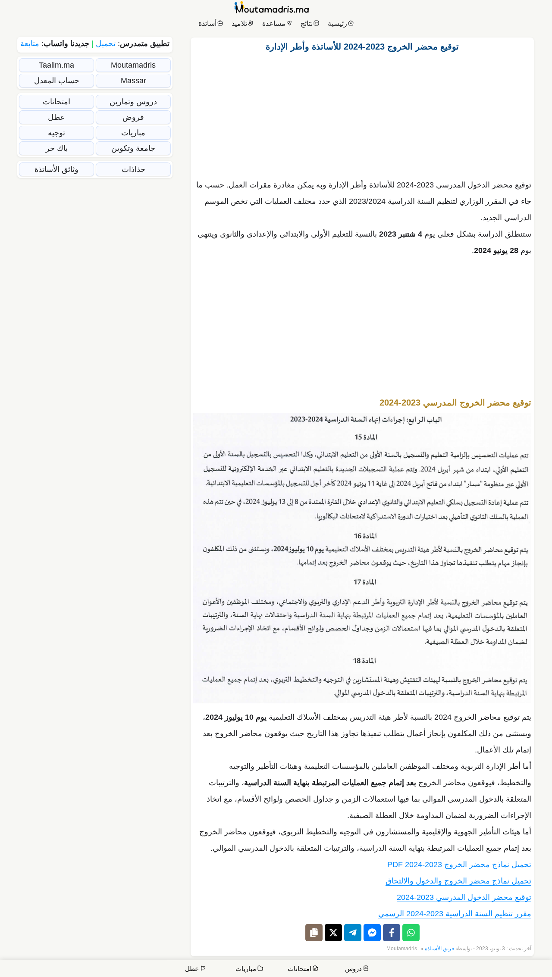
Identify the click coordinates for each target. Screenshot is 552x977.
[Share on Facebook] (391, 932)
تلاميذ (239, 23)
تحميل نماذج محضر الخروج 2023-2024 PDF (459, 864)
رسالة (454, 969)
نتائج (307, 23)
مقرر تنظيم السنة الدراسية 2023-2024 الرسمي (454, 913)
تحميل (106, 43)
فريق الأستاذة (439, 949)
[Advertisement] (362, 113)
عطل (56, 117)
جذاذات (133, 169)
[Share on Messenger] (372, 932)
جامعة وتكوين (133, 148)
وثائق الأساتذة (56, 169)
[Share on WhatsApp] (411, 932)
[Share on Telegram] (352, 932)
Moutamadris (401, 949)
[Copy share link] (314, 932)
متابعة (29, 43)
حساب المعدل (56, 80)
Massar (133, 80)
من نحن (509, 969)
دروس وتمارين (133, 101)
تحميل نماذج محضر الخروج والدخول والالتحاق (458, 881)
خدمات (480, 969)
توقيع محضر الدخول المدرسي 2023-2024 (464, 897)
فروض (133, 117)
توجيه (56, 132)
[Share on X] (333, 932)
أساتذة (207, 23)
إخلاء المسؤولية (417, 969)
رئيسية (337, 23)
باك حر (57, 148)
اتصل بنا (535, 969)
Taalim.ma (56, 65)
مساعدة (273, 23)
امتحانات (56, 101)
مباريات (133, 132)
